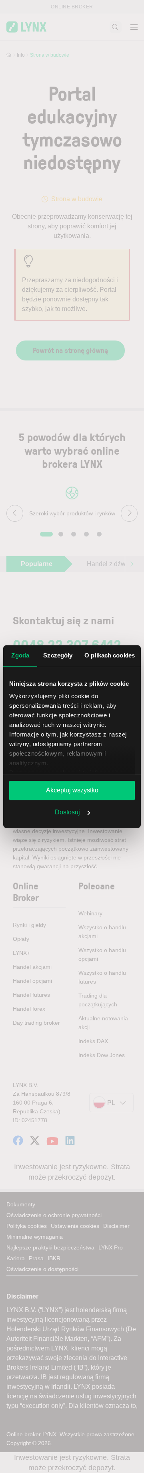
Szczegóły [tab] (57, 655)
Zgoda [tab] (20, 655)
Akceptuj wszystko (72, 790)
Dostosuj (67, 812)
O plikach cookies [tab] (109, 655)
